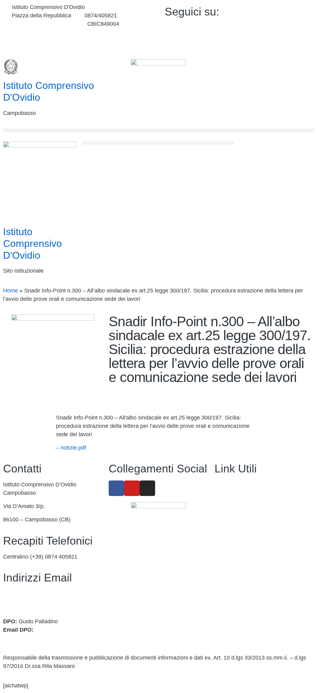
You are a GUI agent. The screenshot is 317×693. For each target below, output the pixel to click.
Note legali (228, 605)
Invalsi (222, 565)
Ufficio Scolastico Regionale (249, 538)
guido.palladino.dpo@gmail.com (42, 638)
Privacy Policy (232, 578)
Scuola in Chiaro (235, 551)
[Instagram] (276, 39)
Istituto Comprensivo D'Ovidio (32, 243)
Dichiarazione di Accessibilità (250, 592)
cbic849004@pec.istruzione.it (39, 602)
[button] (158, 130)
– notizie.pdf (71, 448)
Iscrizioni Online (234, 525)
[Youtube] (276, 25)
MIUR (222, 511)
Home (10, 290)
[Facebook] (276, 10)
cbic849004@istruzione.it (43, 24)
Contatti (224, 498)
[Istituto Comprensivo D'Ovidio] (11, 67)
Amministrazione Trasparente (251, 484)
